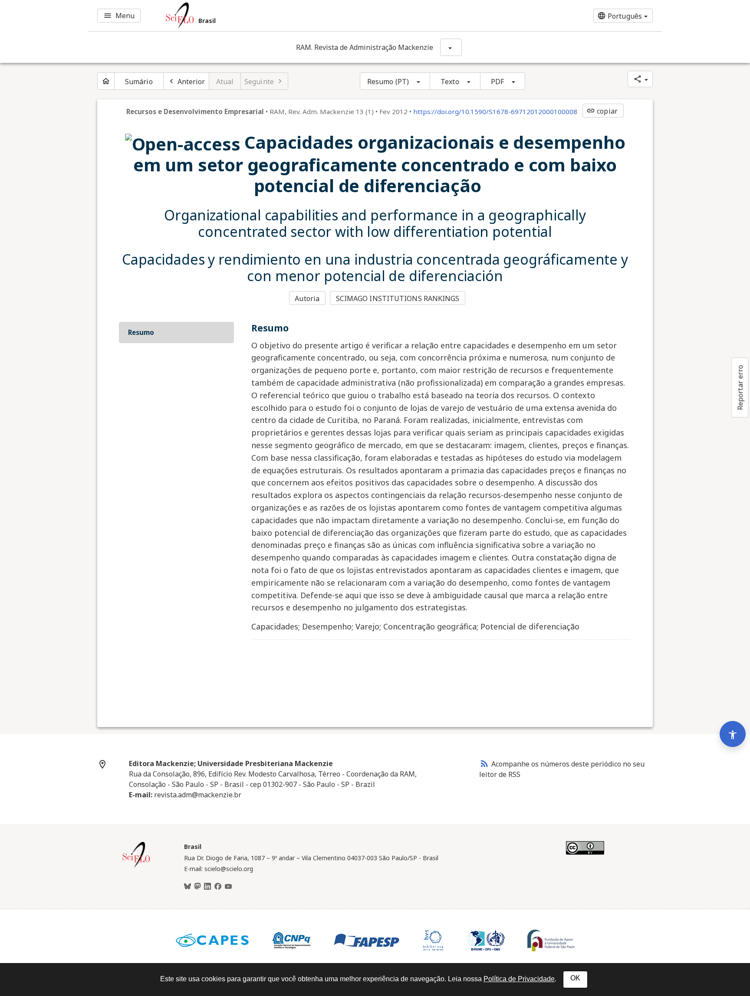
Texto (450, 81)
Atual (225, 81)
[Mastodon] (197, 886)
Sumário (139, 81)
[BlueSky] (187, 886)
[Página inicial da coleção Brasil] (136, 866)
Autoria (307, 298)
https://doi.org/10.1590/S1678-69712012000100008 (495, 111)
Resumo (141, 332)
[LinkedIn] (207, 886)
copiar (602, 111)
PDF (497, 81)
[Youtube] (228, 886)
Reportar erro (740, 387)
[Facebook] (217, 886)
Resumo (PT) (388, 81)
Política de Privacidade (519, 979)
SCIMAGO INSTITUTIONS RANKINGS (398, 298)
